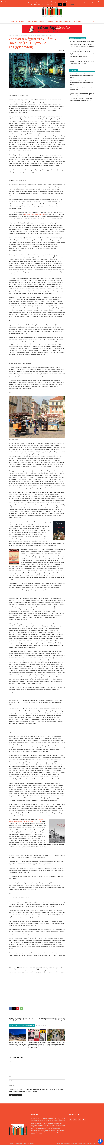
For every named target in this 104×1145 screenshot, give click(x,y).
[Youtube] (83, 1119)
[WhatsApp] (21, 1008)
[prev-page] (10, 1051)
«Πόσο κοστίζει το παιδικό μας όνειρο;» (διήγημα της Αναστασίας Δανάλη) (81, 75)
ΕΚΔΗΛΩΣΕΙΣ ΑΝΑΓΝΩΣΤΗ (62, 21)
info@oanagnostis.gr (44, 1137)
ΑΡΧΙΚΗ (12, 21)
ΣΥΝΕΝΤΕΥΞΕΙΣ (32, 21)
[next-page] (12, 1051)
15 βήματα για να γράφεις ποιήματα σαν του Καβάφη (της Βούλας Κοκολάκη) (21, 1019)
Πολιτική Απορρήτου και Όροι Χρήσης (86, 1143)
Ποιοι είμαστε (60, 1143)
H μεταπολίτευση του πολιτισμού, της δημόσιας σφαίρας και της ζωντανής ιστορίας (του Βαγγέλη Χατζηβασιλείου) (82, 54)
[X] (14, 1008)
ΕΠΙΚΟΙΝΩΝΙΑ (77, 21)
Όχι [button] (64, 4)
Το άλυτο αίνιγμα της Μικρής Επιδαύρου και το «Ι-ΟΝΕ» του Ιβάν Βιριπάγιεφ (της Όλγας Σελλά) (17, 1044)
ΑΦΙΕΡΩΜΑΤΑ (20, 21)
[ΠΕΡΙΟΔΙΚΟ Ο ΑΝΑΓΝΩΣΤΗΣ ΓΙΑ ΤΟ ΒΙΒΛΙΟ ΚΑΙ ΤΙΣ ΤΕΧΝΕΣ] (52, 11)
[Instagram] (75, 1119)
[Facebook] (10, 1008)
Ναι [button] (60, 4)
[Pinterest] (17, 1008)
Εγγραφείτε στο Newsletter (70, 1143)
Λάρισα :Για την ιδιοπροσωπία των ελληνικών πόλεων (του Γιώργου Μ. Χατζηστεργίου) (56, 1044)
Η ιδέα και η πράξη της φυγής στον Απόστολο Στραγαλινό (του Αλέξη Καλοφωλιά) (52, 1019)
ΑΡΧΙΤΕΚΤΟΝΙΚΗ (17, 35)
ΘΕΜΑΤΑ (41, 21)
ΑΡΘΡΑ (50, 21)
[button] (93, 21)
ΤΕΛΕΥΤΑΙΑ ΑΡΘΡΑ (41, 1025)
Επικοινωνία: (35, 1137)
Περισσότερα (39, 1133)
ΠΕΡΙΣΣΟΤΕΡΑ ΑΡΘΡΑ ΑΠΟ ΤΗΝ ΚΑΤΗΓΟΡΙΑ (22, 1025)
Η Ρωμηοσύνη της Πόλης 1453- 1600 (34, 214)
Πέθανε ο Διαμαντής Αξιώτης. (78, 63)
